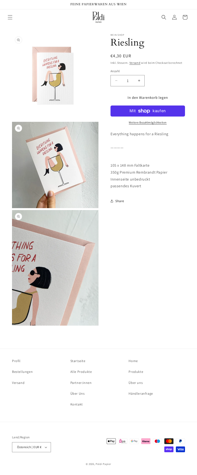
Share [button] (119, 201)
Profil (16, 361)
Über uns (136, 383)
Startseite (78, 361)
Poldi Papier (103, 464)
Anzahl (115, 71)
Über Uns (77, 393)
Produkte (136, 371)
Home (133, 361)
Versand (135, 63)
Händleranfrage (141, 393)
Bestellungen (22, 371)
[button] (10, 17)
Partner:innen (81, 383)
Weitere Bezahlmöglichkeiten (148, 122)
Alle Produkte (81, 371)
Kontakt (76, 404)
